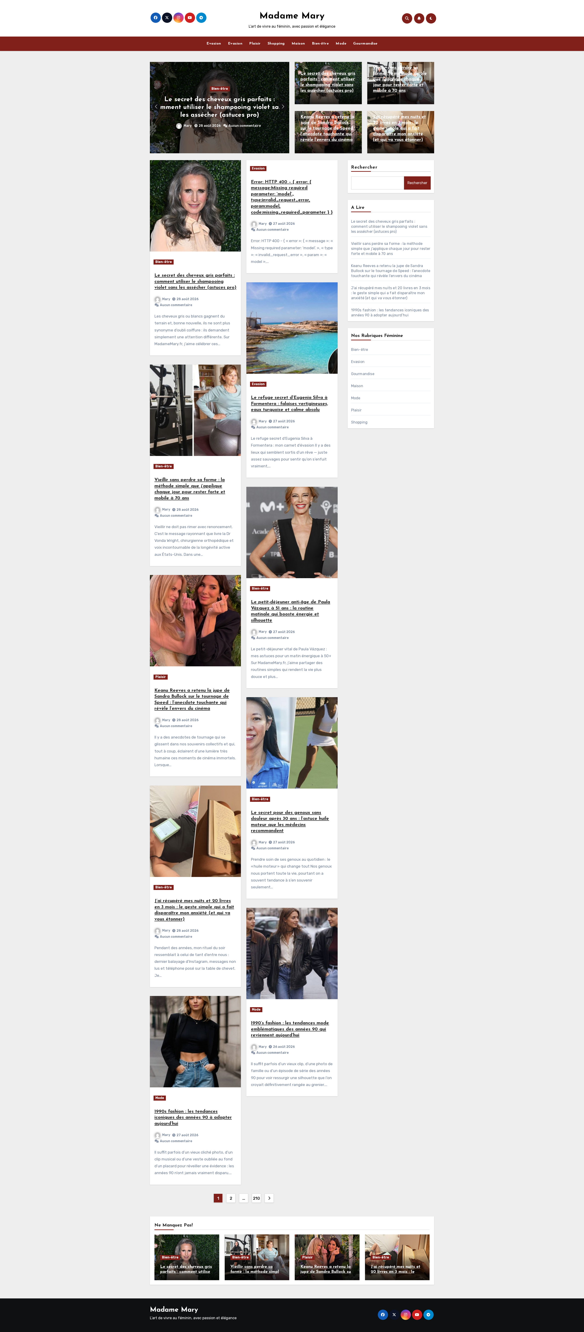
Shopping (276, 43)
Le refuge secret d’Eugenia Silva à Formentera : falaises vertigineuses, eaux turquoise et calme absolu (289, 403)
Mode (341, 43)
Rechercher (364, 167)
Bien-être (320, 43)
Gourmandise (365, 43)
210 (256, 1198)
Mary (188, 126)
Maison (298, 43)
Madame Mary (291, 16)
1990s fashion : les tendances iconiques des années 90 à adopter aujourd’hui (193, 1117)
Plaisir (255, 43)
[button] (283, 107)
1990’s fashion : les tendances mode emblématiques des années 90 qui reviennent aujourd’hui (290, 1029)
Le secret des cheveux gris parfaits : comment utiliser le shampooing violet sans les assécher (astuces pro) (220, 107)
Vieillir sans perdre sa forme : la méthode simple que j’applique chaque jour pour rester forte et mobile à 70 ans (400, 79)
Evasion (213, 43)
